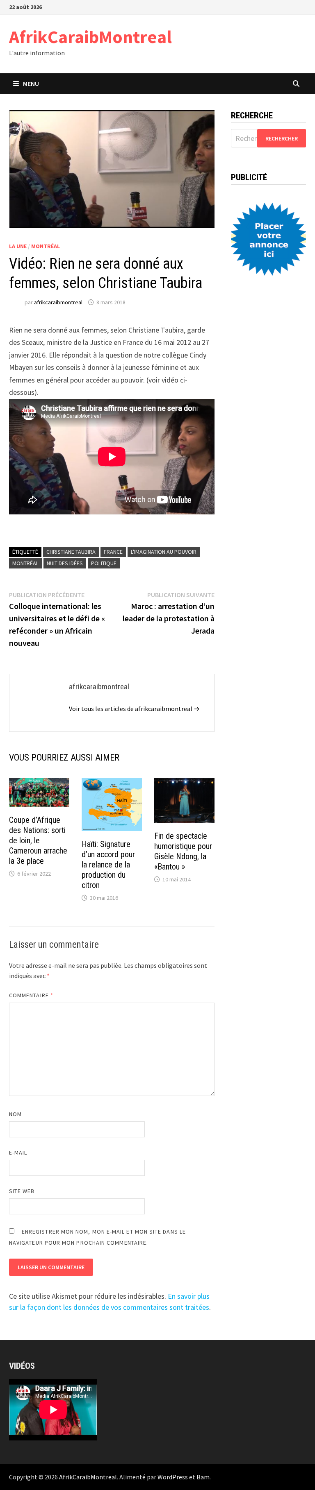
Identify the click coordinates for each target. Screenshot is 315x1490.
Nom (15, 1114)
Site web (22, 1191)
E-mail (18, 1152)
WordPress (173, 1477)
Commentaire (31, 995)
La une (18, 246)
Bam (203, 1477)
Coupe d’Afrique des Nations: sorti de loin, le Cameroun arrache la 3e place (38, 840)
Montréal (45, 246)
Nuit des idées (65, 563)
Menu (31, 83)
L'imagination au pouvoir (163, 551)
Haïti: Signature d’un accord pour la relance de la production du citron (108, 864)
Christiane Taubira (71, 551)
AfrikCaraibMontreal (90, 36)
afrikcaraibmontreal (58, 302)
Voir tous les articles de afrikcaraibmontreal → (134, 708)
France (113, 551)
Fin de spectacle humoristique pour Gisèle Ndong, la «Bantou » (183, 851)
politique (103, 563)
